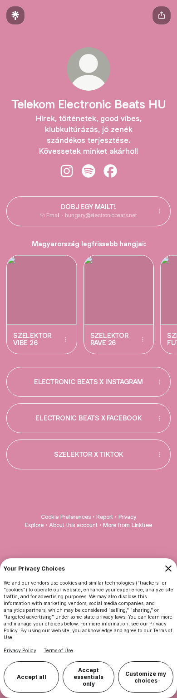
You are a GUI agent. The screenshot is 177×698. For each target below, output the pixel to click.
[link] (67, 171)
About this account (73, 525)
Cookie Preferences (66, 517)
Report (104, 517)
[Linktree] (15, 15)
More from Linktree (127, 525)
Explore (34, 525)
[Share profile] (161, 15)
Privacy (127, 517)
